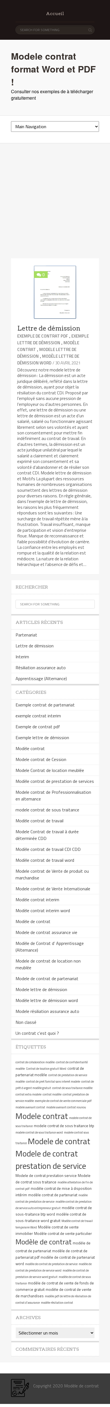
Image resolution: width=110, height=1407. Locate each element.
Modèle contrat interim (37, 899)
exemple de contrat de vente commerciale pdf (63, 1101)
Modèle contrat (30, 748)
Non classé (26, 1022)
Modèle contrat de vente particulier (63, 1233)
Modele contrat (42, 1116)
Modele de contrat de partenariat (47, 978)
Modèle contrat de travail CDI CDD (48, 849)
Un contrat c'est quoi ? (37, 1033)
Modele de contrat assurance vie (46, 932)
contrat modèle (52, 1094)
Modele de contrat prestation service (46, 1175)
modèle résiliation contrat (57, 1302)
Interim (22, 656)
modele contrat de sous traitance (47, 809)
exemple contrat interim (38, 715)
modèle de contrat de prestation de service (51, 1264)
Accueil (55, 13)
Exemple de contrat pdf (42, 336)
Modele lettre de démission (41, 989)
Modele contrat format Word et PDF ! (53, 69)
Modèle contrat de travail (39, 820)
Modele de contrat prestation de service (51, 1159)
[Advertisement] (55, 201)
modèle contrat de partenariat (52, 1195)
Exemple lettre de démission (53, 339)
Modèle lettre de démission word (48, 359)
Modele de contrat (59, 1141)
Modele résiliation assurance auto (47, 1011)
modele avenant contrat (30, 1107)
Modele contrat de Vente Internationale (53, 888)
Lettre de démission (48, 328)
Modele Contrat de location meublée (50, 770)
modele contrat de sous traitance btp (64, 1126)
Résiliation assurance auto (41, 667)
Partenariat (26, 634)
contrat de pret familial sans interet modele (53, 1081)
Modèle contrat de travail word (45, 860)
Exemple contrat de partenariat (45, 704)
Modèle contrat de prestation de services (55, 781)
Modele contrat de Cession (41, 759)
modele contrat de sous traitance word (39, 1132)
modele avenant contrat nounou (66, 1107)
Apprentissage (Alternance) (41, 678)
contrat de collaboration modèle (35, 1062)
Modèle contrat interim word (43, 910)
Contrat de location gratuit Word (46, 1068)
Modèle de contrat (33, 921)
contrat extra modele (28, 1094)
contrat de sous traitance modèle (72, 1088)
